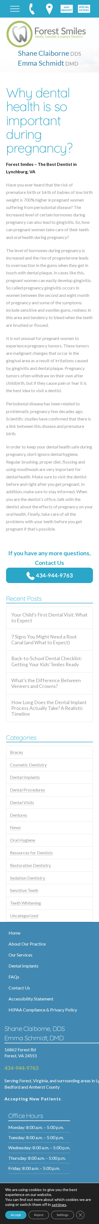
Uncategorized (24, 915)
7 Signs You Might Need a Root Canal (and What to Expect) (44, 639)
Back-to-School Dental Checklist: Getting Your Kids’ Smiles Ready (46, 661)
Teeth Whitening (25, 902)
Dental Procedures (27, 789)
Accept (16, 1215)
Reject (38, 1215)
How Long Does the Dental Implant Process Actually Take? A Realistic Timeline (49, 708)
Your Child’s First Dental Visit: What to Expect (49, 617)
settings (59, 1204)
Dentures (18, 815)
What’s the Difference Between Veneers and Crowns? (46, 683)
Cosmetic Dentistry (28, 764)
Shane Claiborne (49, 53)
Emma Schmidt (48, 63)
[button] (15, 9)
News (15, 827)
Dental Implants (25, 777)
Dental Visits (22, 802)
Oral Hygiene (22, 840)
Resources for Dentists (31, 852)
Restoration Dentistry (30, 865)
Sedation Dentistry (27, 877)
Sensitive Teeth (24, 890)
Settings (62, 1215)
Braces (16, 752)
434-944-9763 (54, 575)
